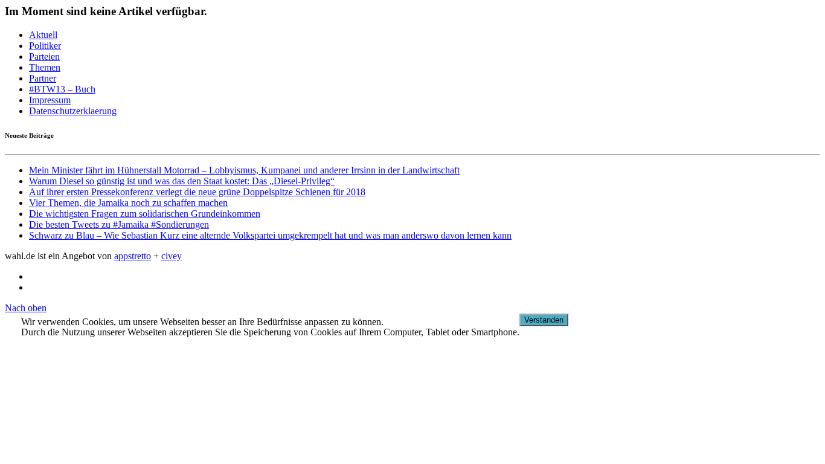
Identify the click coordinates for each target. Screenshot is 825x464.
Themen (44, 67)
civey (171, 256)
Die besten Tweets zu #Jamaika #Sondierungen (119, 224)
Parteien (44, 56)
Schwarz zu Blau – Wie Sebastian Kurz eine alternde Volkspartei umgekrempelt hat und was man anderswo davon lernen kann (270, 235)
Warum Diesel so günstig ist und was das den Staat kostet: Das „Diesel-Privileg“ (182, 181)
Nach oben (26, 308)
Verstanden (543, 319)
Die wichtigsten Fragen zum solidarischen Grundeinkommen (144, 213)
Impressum (50, 100)
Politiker (45, 45)
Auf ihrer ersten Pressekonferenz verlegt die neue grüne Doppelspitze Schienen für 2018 (197, 192)
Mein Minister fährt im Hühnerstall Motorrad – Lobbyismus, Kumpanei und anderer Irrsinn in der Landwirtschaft (244, 170)
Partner (42, 78)
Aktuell (43, 35)
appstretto (132, 256)
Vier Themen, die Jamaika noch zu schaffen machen (128, 203)
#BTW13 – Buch (62, 89)
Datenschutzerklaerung (73, 111)
